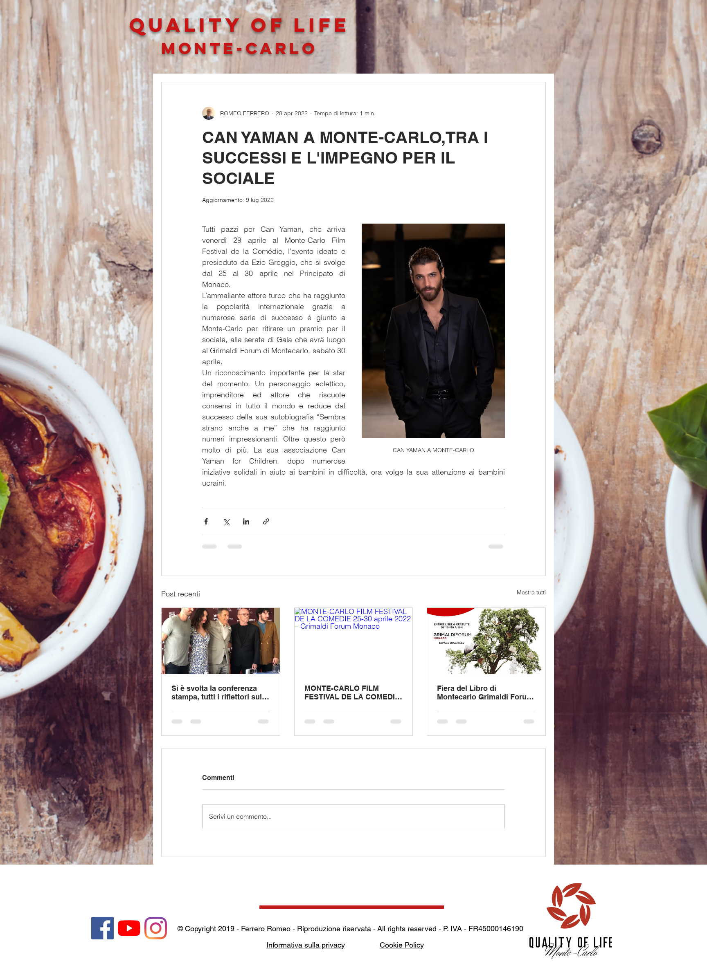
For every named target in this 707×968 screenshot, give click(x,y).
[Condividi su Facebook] (206, 521)
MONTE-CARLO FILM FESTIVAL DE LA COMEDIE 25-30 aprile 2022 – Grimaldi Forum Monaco (352, 692)
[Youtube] (129, 928)
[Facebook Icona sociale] (102, 928)
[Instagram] (155, 928)
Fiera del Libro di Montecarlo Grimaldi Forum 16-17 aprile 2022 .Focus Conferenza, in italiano (485, 692)
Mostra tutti (531, 592)
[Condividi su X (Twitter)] (226, 521)
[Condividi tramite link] (266, 521)
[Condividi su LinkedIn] (246, 521)
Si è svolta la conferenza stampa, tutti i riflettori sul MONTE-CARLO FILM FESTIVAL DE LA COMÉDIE (219, 692)
